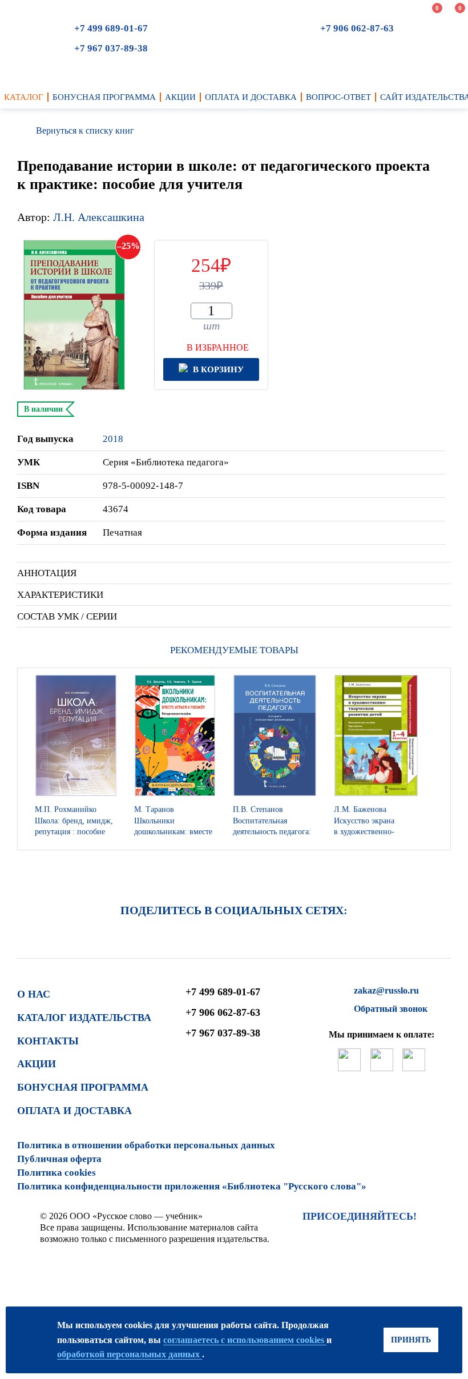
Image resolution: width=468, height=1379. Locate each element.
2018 (113, 438)
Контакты (48, 1041)
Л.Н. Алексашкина (98, 217)
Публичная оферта (59, 1158)
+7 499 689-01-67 (111, 28)
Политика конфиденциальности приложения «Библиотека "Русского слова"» (191, 1186)
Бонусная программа (82, 1087)
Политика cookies (56, 1172)
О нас (33, 994)
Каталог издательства (84, 1017)
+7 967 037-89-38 (111, 48)
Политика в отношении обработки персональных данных (146, 1145)
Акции (36, 1064)
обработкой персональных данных (129, 1354)
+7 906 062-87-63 (357, 28)
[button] (438, 758)
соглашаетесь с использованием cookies (244, 1340)
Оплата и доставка (74, 1110)
